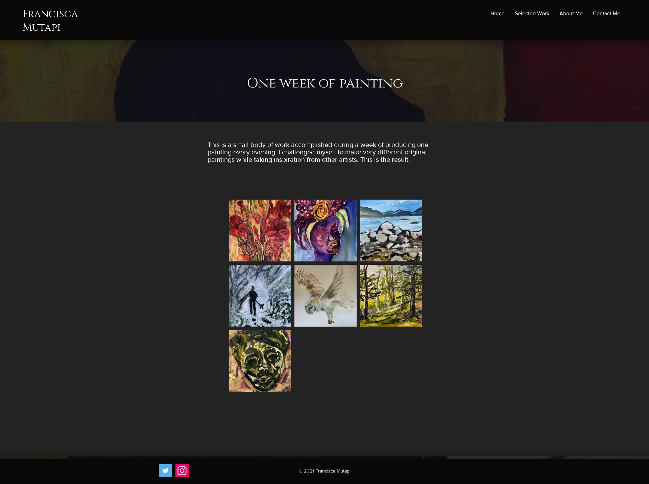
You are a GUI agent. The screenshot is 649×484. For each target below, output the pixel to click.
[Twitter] (165, 470)
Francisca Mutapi (50, 20)
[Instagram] (182, 470)
